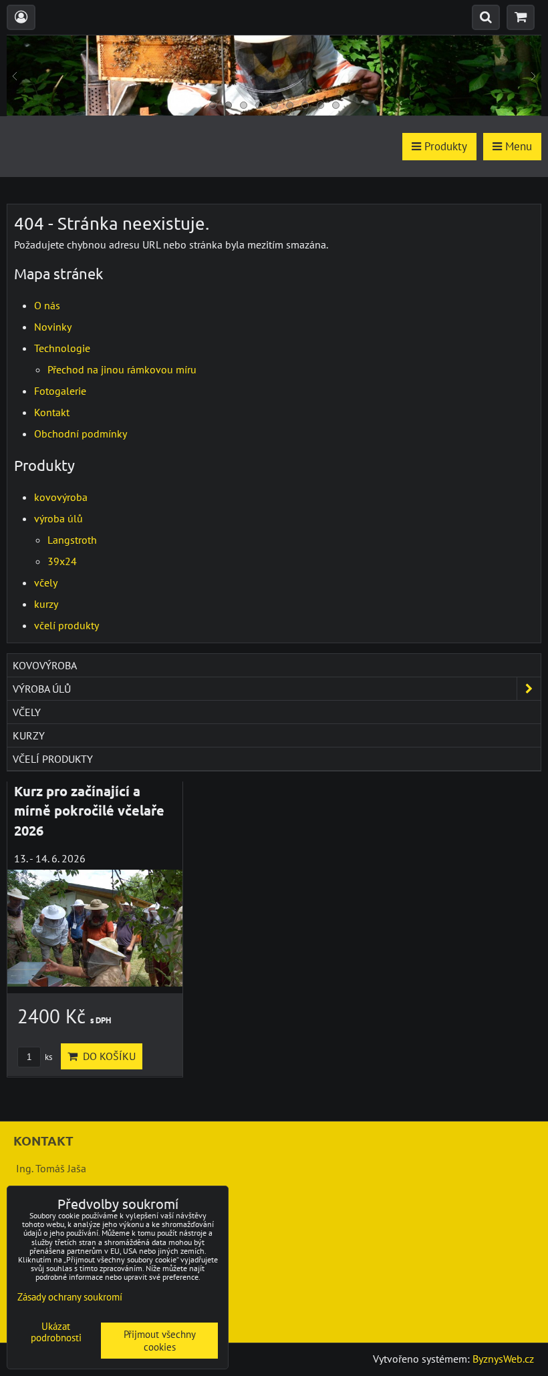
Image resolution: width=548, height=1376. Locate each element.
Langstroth (72, 539)
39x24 (62, 561)
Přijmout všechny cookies (160, 1340)
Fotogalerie (60, 390)
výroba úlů (58, 518)
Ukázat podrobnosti (56, 1332)
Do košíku (107, 1056)
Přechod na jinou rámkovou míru (121, 369)
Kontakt (52, 412)
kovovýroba (61, 497)
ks (47, 1057)
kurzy (46, 604)
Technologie (62, 348)
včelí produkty (66, 625)
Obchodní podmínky (80, 433)
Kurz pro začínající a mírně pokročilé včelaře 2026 (89, 810)
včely (45, 582)
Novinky (53, 326)
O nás (47, 305)
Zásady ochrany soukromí (69, 1297)
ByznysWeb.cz (503, 1358)
